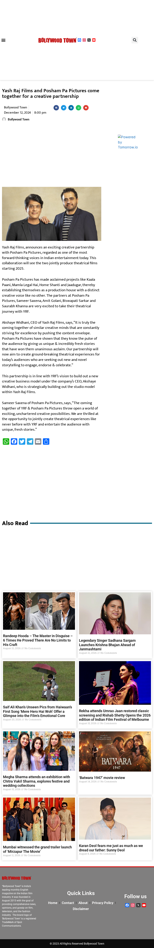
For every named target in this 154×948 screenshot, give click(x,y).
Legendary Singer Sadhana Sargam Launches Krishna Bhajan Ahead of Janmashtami (107, 644)
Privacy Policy (102, 903)
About (83, 903)
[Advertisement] (51, 155)
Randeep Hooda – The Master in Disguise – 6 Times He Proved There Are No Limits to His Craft (38, 640)
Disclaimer (81, 909)
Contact (68, 903)
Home (52, 903)
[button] (3, 40)
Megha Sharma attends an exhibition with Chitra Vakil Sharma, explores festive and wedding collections (36, 781)
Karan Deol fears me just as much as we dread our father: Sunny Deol (111, 848)
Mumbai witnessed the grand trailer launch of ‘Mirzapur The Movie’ (37, 849)
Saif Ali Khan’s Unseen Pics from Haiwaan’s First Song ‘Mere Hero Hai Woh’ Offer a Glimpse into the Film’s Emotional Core (37, 711)
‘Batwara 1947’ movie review (102, 778)
